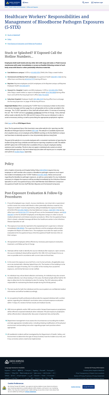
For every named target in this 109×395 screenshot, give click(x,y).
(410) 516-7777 (24, 212)
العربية (30, 376)
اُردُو (21, 378)
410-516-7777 (30, 79)
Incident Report (19, 152)
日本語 (7, 376)
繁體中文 (20, 370)
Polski (43, 376)
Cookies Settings (75, 387)
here (9, 123)
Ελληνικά (50, 376)
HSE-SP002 (43, 170)
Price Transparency (82, 373)
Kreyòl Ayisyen (21, 376)
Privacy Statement (98, 376)
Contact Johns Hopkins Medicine (93, 370)
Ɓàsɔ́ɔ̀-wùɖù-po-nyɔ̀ (26, 373)
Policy (9, 39)
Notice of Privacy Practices (82, 376)
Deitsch (37, 378)
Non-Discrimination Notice (95, 379)
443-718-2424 (43, 95)
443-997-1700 (56, 77)
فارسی (27, 378)
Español (7, 370)
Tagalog (35, 370)
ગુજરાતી (7, 378)
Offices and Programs (32, 7)
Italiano (7, 373)
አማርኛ (14, 370)
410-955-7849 (42, 175)
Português (50, 370)
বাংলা (54, 373)
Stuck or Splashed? (13, 35)
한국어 (13, 376)
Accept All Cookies (88, 387)
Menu (25, 3)
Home (6, 7)
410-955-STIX (35, 72)
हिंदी (32, 378)
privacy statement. (30, 391)
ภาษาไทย (14, 378)
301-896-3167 (38, 99)
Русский (42, 370)
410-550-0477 (24, 86)
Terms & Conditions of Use (76, 379)
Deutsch (37, 376)
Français (28, 370)
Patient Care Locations (97, 373)
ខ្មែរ (43, 378)
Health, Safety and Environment (17, 7)
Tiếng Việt (15, 373)
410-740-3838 (51, 92)
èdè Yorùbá (47, 373)
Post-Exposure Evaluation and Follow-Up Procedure (24, 44)
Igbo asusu (37, 373)
